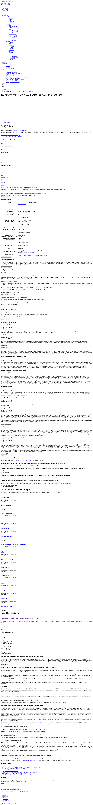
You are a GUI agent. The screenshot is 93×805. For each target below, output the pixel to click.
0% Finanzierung (23, 130)
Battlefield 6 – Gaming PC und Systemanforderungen (14, 773)
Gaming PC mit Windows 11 (43, 722)
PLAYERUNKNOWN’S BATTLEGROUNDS (13, 544)
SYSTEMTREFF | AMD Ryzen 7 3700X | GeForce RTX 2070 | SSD (19, 618)
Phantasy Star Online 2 (7, 606)
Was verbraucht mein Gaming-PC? (28, 252)
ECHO (2, 552)
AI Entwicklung (6, 769)
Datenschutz (6, 795)
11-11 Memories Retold (7, 559)
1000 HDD (27, 189)
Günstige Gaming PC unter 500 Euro (54, 189)
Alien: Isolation (5, 497)
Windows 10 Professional (40, 189)
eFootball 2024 (5, 567)
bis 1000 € (5, 8)
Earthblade (4, 598)
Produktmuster (6, 800)
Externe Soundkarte (40, 255)
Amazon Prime (16, 130)
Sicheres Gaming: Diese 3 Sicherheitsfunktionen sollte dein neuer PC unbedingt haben (21, 767)
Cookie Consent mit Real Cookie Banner (9, 803)
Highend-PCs (6, 10)
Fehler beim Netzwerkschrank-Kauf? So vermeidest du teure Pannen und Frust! (20, 772)
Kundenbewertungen (6, 125)
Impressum (5, 796)
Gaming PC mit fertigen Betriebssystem (52, 737)
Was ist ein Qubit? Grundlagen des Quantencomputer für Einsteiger (17, 766)
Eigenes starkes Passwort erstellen (10, 771)
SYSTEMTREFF (6, 122)
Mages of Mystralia (6, 505)
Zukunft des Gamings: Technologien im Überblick (14, 768)
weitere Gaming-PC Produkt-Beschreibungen (10, 135)
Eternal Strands (5, 590)
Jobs (4, 797)
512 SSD (32, 189)
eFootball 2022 (5, 575)
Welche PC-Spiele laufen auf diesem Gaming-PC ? (11, 136)
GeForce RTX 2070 (14, 189)
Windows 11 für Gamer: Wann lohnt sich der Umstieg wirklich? (17, 774)
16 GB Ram (22, 189)
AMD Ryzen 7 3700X (5, 189)
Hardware (5, 799)
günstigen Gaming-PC (7, 745)
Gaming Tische (70, 760)
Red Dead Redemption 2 (7, 536)
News (4, 794)
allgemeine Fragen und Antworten (25, 460)
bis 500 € (5, 7)
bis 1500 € (5, 9)
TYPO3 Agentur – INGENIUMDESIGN (20, 791)
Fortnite (3, 521)
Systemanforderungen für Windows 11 (22, 722)
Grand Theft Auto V (6, 513)
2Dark (2, 583)
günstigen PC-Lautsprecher (31, 760)
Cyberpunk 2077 (5, 528)
